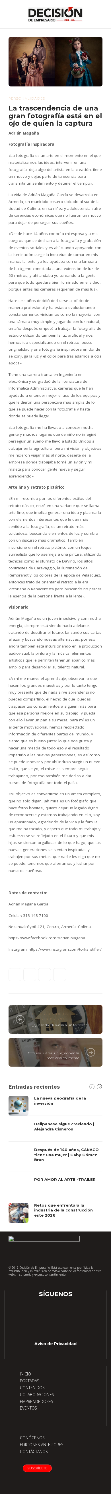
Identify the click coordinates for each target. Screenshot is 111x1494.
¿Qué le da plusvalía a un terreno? (59, 1025)
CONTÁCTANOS (34, 1451)
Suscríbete (37, 1468)
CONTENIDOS (32, 1387)
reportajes (66, 1047)
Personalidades (27, 98)
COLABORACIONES (37, 1394)
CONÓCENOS (32, 1437)
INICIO (25, 1374)
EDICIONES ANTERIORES (41, 1444)
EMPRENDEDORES (36, 1401)
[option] (55, 1159)
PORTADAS (29, 1381)
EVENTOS (28, 1408)
